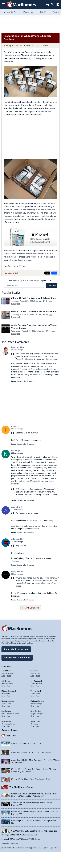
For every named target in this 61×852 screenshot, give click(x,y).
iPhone (22, 266)
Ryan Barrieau (35, 711)
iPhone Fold (28, 12)
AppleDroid (16, 507)
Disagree (30, 381)
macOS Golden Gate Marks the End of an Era (33, 311)
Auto (46, 848)
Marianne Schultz (37, 701)
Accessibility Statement (9, 843)
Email (3, 676)
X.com (9, 676)
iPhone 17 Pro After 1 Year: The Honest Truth (30, 779)
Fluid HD (40, 848)
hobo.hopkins (17, 347)
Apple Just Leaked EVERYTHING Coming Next (31, 752)
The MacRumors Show (21, 787)
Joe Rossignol (36, 681)
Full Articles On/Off (23, 848)
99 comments (11, 273)
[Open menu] (3, 4)
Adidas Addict (17, 539)
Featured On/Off (8, 848)
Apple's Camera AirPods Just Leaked (27, 743)
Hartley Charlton (7, 701)
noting (21, 52)
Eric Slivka (43, 45)
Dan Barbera (6, 711)
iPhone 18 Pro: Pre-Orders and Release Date (33, 298)
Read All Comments (30, 608)
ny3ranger (15, 451)
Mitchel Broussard (8, 691)
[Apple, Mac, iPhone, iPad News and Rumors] (21, 8)
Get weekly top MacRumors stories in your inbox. (30, 280)
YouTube (11, 735)
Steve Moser (6, 721)
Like (24, 381)
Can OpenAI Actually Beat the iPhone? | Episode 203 (34, 831)
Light (51, 848)
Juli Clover (5, 681)
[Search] (53, 4)
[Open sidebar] (58, 5)
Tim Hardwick (35, 691)
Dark (56, 848)
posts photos (19, 102)
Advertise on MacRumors (17, 657)
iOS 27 (43, 12)
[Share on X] (47, 273)
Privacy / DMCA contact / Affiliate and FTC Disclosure (20, 839)
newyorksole (17, 571)
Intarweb (15, 426)
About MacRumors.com (16, 649)
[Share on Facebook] (54, 273)
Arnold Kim (5, 671)
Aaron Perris (35, 721)
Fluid (34, 848)
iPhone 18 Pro (10, 12)
